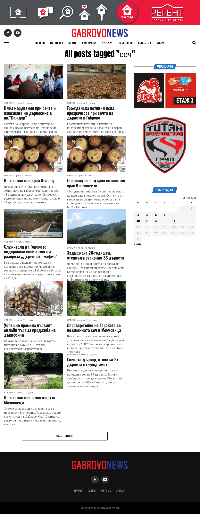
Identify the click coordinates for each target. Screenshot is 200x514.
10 (138, 221)
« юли (138, 244)
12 (155, 221)
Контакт (120, 491)
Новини (40, 42)
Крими (72, 42)
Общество (144, 42)
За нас (92, 491)
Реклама (105, 491)
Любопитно (125, 42)
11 (146, 221)
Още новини (65, 435)
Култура (107, 42)
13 (164, 221)
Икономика (89, 42)
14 (173, 221)
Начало (78, 491)
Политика (56, 42)
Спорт (160, 42)
